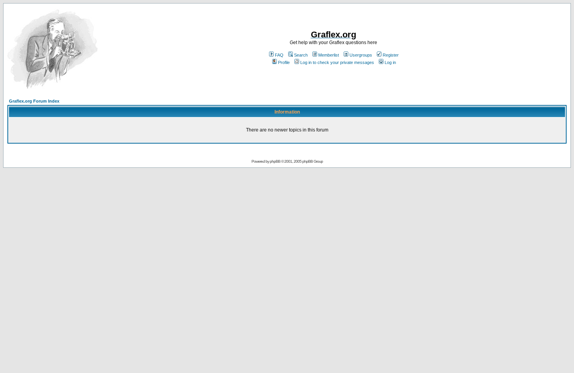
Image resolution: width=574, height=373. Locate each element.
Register (391, 55)
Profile (284, 62)
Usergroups (360, 55)
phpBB (275, 161)
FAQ (279, 55)
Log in (390, 62)
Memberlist (328, 55)
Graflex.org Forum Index (34, 101)
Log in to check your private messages (337, 62)
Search (301, 55)
